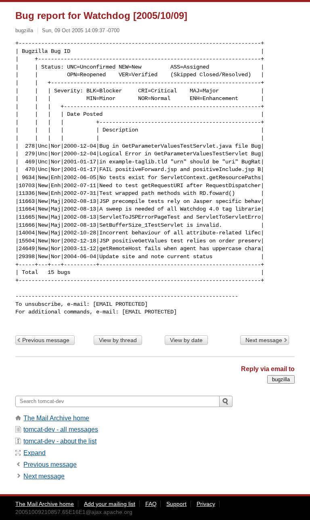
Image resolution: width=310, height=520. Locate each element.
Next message (263, 340)
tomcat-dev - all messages (60, 429)
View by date (186, 340)
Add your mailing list (109, 504)
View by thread (118, 340)
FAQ (151, 504)
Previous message (45, 340)
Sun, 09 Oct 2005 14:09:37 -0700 (80, 30)
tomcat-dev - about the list (59, 441)
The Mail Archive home (56, 418)
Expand (34, 452)
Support (176, 504)
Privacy (206, 504)
